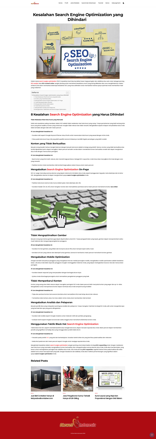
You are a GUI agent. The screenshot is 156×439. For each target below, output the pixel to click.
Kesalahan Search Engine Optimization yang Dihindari (78, 17)
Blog (32, 393)
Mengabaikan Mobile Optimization (44, 104)
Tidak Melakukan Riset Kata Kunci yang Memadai (48, 97)
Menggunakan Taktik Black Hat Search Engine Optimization (50, 109)
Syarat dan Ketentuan (89, 3)
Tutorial (100, 3)
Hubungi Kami (116, 3)
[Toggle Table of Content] (67, 92)
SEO (47, 337)
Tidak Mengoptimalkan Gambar (43, 102)
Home (60, 3)
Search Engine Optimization (71, 114)
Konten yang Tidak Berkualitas (43, 99)
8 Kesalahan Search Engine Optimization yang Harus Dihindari (51, 95)
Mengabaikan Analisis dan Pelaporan (45, 107)
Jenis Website (74, 3)
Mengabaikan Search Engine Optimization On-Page (49, 100)
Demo (107, 3)
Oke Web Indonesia (77, 433)
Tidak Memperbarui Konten (42, 106)
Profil (66, 3)
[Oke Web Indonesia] (35, 3)
